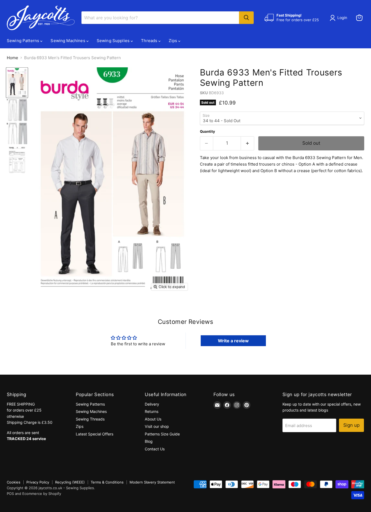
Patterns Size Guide (162, 434)
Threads (149, 40)
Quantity (207, 131)
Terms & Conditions (107, 482)
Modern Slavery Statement (152, 482)
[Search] (246, 17)
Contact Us (155, 449)
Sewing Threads (90, 419)
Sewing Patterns (23, 40)
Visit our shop (157, 426)
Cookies (13, 482)
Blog (149, 441)
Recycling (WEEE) (70, 482)
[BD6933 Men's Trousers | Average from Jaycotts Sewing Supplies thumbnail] (17, 82)
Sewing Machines (68, 40)
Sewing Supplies (114, 40)
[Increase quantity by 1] (247, 143)
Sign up (351, 425)
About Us (153, 419)
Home (12, 57)
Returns (151, 411)
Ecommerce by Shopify (41, 493)
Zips (173, 40)
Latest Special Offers (94, 434)
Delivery (152, 404)
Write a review (233, 340)
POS (10, 493)
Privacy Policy (37, 482)
